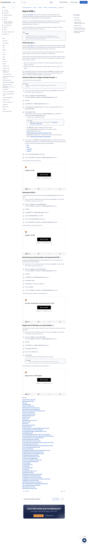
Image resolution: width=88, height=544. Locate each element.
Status (3, 45)
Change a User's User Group (28, 406)
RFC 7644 (30, 14)
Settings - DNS (6, 99)
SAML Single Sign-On (7, 80)
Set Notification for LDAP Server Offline (30, 480)
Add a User (24, 402)
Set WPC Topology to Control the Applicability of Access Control (35, 428)
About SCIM (5, 86)
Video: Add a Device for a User (28, 486)
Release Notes (5, 106)
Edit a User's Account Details (28, 412)
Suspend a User (25, 418)
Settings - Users (6, 68)
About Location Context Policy (28, 425)
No (62, 499)
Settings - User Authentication (6, 71)
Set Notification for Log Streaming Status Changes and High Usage (36, 478)
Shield (3, 56)
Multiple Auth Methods (7, 84)
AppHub (4, 59)
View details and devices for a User (29, 420)
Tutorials (4, 108)
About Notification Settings (28, 472)
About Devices (25, 423)
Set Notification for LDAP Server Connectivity (31, 482)
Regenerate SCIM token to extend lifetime (79, 32)
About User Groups (26, 421)
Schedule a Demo (50, 516)
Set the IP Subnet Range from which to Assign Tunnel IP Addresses (36, 434)
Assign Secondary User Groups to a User (30, 407)
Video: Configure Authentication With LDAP (31, 485)
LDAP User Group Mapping (8, 91)
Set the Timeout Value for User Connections (31, 440)
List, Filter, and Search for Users (29, 413)
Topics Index (5, 104)
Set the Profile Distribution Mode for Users (31, 447)
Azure (28, 147)
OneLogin (29, 151)
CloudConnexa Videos (7, 111)
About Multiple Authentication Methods (30, 455)
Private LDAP (5, 89)
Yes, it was (55, 499)
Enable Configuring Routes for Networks (30, 439)
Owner (3, 38)
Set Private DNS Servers (27, 464)
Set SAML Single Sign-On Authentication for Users (32, 451)
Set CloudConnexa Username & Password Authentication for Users (36, 450)
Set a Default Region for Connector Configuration (32, 429)
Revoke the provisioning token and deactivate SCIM (79, 28)
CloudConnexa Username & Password (8, 77)
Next (62, 491)
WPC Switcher (5, 43)
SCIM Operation (77, 19)
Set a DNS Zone (25, 469)
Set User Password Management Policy (30, 461)
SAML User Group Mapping (8, 82)
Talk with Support (64, 3)
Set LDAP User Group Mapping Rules (29, 458)
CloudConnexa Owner (26, 7)
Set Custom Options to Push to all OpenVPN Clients (33, 437)
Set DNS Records (26, 466)
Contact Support (39, 516)
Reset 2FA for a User (26, 417)
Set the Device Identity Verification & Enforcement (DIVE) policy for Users (37, 445)
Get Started (4, 40)
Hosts (3, 52)
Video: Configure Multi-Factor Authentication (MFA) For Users (35, 483)
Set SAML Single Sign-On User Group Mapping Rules (33, 453)
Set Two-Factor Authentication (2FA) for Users (32, 459)
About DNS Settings (26, 463)
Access (4, 54)
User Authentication (7, 74)
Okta (28, 145)
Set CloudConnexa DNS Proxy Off (29, 470)
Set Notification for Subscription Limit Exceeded (32, 474)
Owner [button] (3, 7)
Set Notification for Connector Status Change (31, 477)
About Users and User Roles (28, 401)
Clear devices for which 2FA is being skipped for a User (33, 410)
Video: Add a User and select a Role (29, 488)
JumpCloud (29, 149)
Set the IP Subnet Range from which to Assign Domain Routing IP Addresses (38, 436)
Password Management (7, 97)
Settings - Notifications (7, 102)
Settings (4, 63)
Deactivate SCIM (77, 25)
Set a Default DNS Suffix (27, 467)
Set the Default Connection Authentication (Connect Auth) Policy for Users (38, 442)
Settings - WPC (6, 66)
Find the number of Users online (28, 399)
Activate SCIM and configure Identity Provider (79, 23)
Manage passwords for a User (28, 415)
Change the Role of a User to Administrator (31, 409)
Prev (26, 491)
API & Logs (4, 61)
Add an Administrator (26, 404)
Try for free (84, 3)
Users (3, 47)
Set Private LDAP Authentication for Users (31, 456)
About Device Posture (26, 426)
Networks (4, 49)
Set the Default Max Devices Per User (30, 444)
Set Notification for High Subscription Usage (31, 475)
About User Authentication (27, 448)
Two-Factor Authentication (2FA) (8, 94)
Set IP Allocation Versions (27, 432)
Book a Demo (75, 3)
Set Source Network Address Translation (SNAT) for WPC (34, 431)
